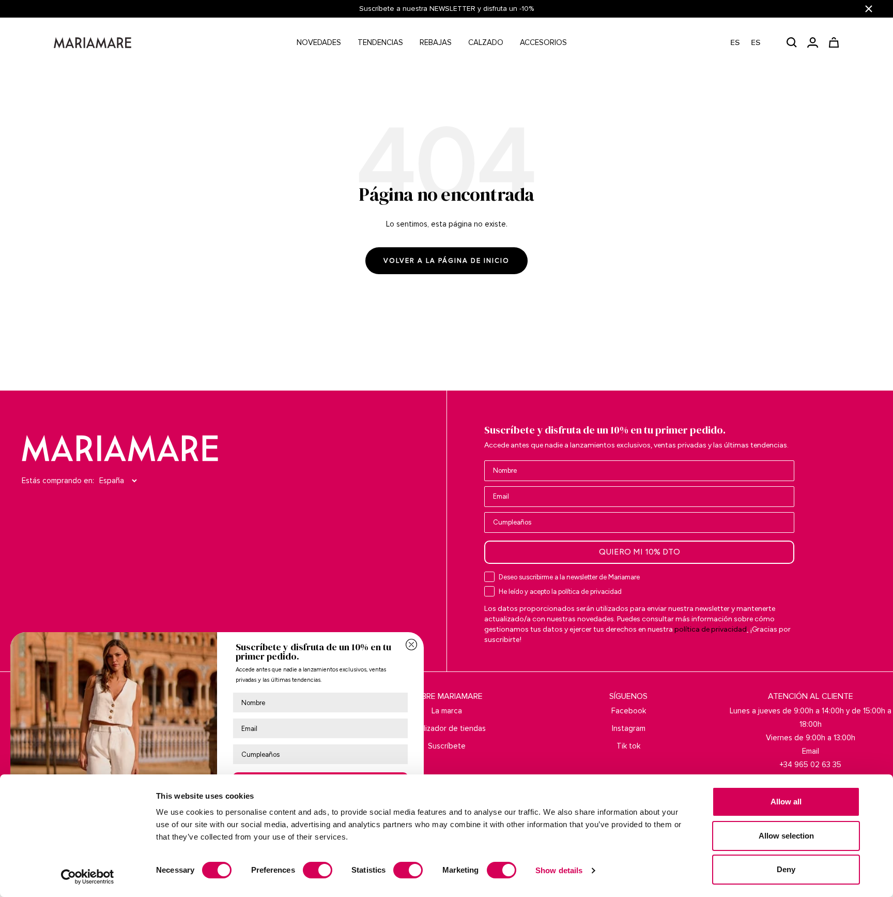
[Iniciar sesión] (812, 42)
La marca (447, 710)
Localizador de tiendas (446, 728)
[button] (750, 42)
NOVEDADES (319, 42)
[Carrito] (833, 42)
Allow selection (786, 835)
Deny (786, 869)
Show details (558, 870)
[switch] (317, 870)
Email (810, 751)
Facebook (628, 710)
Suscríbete (447, 746)
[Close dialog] (411, 644)
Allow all (786, 801)
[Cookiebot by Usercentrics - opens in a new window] (87, 877)
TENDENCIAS (380, 42)
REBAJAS (436, 42)
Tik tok (628, 746)
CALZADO (485, 42)
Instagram (628, 728)
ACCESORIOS (543, 42)
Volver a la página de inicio (446, 261)
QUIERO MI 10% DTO (639, 552)
